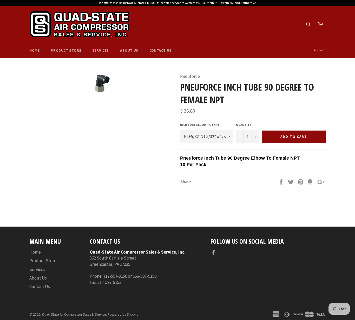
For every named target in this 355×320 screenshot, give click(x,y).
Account (320, 50)
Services (100, 50)
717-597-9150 (115, 276)
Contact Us (160, 50)
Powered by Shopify (123, 314)
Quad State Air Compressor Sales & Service (74, 314)
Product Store (66, 50)
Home (34, 50)
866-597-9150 (144, 276)
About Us (129, 50)
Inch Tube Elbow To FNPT (200, 125)
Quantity (243, 125)
